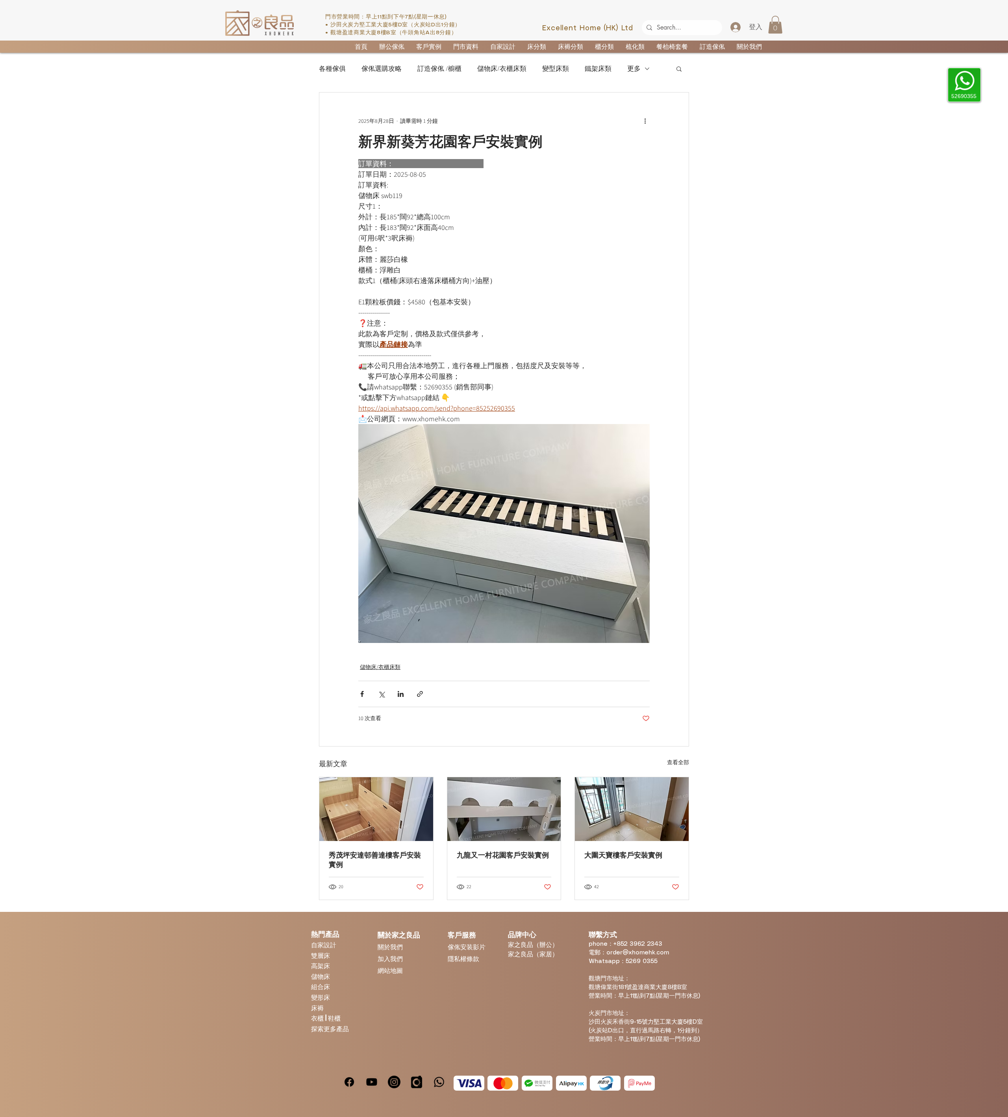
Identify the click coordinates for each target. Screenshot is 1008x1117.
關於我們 (390, 946)
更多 (634, 68)
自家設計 (323, 944)
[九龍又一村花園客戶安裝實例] (504, 809)
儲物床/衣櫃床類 (501, 68)
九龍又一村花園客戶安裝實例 (503, 855)
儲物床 (320, 976)
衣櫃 (318, 1018)
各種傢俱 (332, 68)
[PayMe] (639, 1083)
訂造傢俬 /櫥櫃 (439, 68)
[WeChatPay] (537, 1083)
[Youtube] (371, 1082)
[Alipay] (571, 1083)
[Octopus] (605, 1083)
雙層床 (320, 955)
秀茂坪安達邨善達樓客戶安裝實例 (375, 860)
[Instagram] (394, 1082)
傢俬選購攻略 (381, 68)
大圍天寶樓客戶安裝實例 (623, 855)
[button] (775, 24)
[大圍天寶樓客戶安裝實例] (632, 809)
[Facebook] (349, 1082)
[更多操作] (645, 121)
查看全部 (678, 762)
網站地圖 (390, 970)
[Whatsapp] (439, 1082)
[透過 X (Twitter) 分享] (381, 694)
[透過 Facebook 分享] (362, 694)
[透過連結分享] (420, 694)
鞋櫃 (334, 1018)
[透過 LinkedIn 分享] (400, 694)
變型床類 (555, 68)
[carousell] (416, 1082)
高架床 (320, 965)
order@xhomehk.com (637, 953)
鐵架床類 (598, 68)
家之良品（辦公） (533, 944)
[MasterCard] (502, 1083)
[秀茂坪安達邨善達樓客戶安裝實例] (376, 809)
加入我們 (390, 958)
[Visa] (469, 1083)
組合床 (320, 986)
